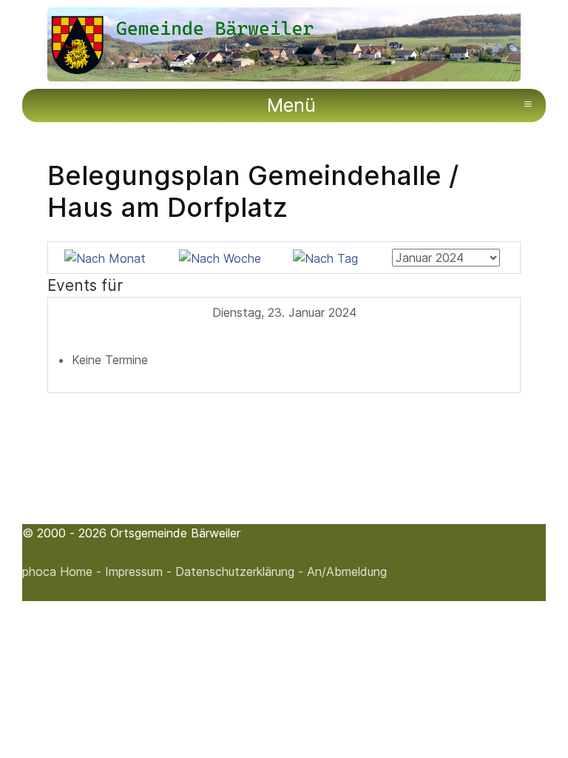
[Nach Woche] (220, 256)
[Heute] (325, 256)
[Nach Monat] (105, 256)
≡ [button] (528, 103)
